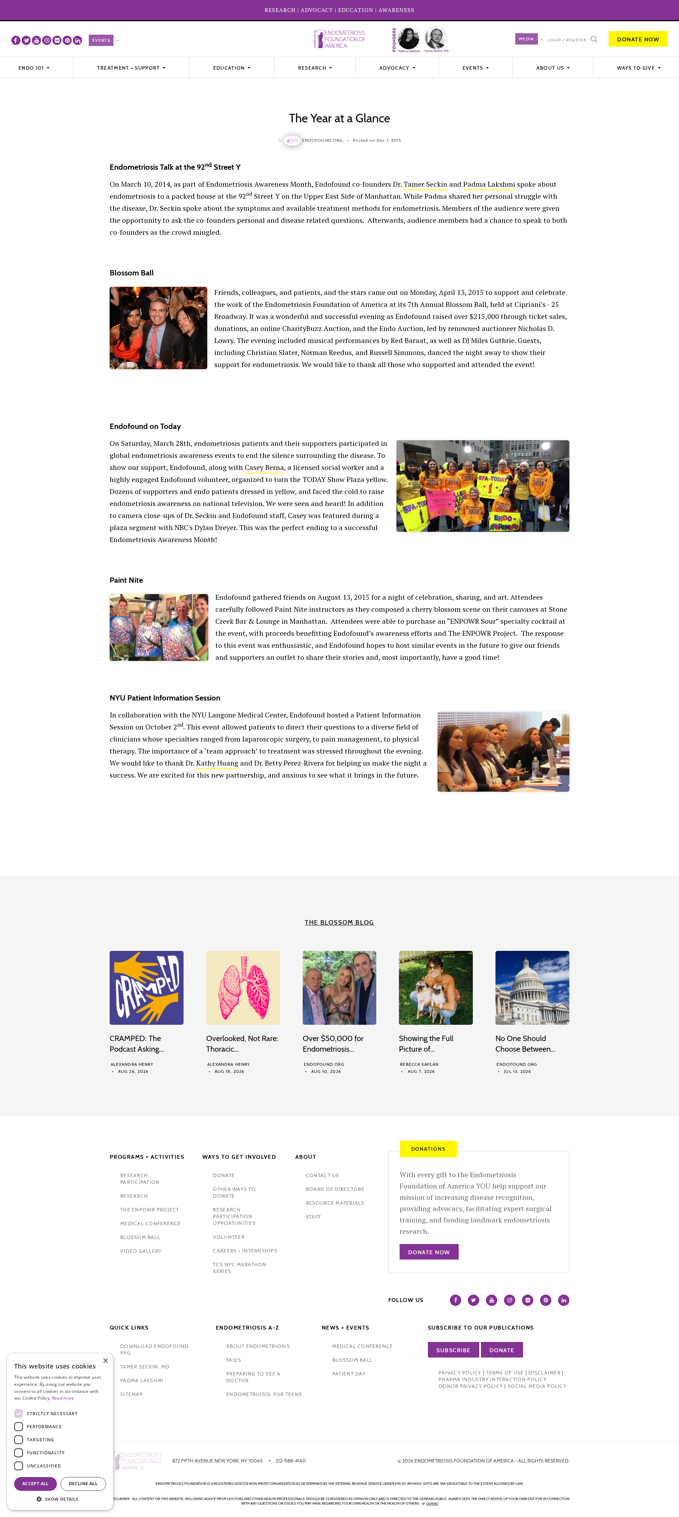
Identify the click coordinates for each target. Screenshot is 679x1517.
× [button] (105, 1361)
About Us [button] (551, 68)
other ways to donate (234, 1192)
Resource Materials (335, 1203)
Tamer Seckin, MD (144, 1367)
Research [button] (313, 68)
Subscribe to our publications (481, 1327)
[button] (60, 1499)
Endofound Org (324, 1064)
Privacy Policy (460, 1373)
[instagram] (46, 40)
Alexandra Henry (132, 1064)
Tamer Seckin (425, 184)
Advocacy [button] (395, 68)
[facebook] (16, 40)
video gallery (141, 1251)
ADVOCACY (317, 10)
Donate (502, 1350)
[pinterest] (67, 40)
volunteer (228, 1237)
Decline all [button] (83, 1484)
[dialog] (60, 1431)
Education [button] (229, 68)
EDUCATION (355, 10)
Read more (63, 1398)
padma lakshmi (141, 1380)
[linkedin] (77, 40)
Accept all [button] (35, 1484)
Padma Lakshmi (489, 184)
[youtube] (36, 40)
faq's (233, 1360)
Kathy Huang (217, 763)
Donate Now (638, 39)
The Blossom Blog (339, 922)
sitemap (131, 1394)
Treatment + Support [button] (129, 68)
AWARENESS (396, 10)
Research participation (139, 1178)
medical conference (150, 1223)
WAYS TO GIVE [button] (636, 68)
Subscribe (453, 1350)
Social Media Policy (537, 1386)
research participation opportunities (234, 1216)
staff (313, 1217)
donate (224, 1175)
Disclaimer (544, 1373)
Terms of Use (505, 1373)
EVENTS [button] (474, 68)
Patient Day (349, 1374)
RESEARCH (280, 10)
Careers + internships (245, 1251)
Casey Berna (264, 467)
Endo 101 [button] (32, 68)
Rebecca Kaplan (419, 1064)
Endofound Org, (323, 140)
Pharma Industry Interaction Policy (493, 1379)
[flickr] (57, 40)
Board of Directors (335, 1189)
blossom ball (140, 1237)
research (134, 1196)
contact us (323, 1175)
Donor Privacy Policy (471, 1386)
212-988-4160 (290, 1461)
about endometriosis (258, 1346)
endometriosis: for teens (264, 1394)
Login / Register (567, 39)
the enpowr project (149, 1210)
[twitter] (26, 40)
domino (432, 1503)
